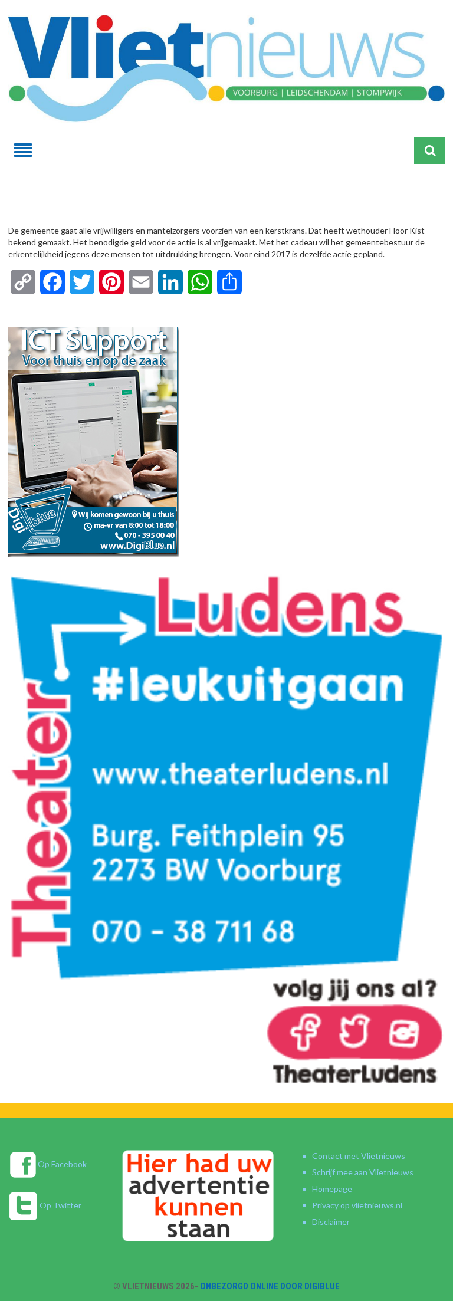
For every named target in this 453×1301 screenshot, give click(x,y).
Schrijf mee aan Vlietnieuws (362, 1172)
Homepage (332, 1189)
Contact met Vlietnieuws (358, 1156)
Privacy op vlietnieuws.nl (357, 1205)
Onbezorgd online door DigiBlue (270, 1286)
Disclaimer (331, 1222)
